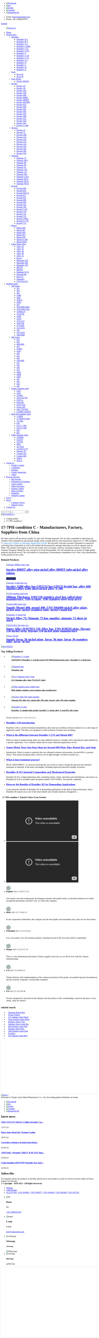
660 (18, 430)
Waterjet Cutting (18, 495)
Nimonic (14, 156)
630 (18, 423)
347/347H (20, 333)
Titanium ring (17, 670)
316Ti (18, 319)
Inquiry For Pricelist (9, 1181)
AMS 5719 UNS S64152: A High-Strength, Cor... (22, 1122)
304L (18, 298)
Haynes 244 (21, 146)
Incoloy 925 (21, 118)
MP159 (19, 267)
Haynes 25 (20, 130)
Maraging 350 (22, 265)
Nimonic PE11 (22, 179)
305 (18, 305)
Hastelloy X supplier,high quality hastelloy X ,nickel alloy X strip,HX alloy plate (44, 710)
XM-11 (19, 461)
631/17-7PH (21, 426)
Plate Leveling (17, 491)
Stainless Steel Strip (16, 1029)
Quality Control (17, 465)
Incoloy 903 (21, 111)
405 (18, 342)
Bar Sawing (16, 479)
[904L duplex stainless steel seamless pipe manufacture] (25, 687)
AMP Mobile (11, 1190)
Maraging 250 (22, 260)
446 (18, 386)
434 (18, 365)
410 (18, 346)
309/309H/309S (23, 307)
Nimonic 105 (21, 170)
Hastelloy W (21, 67)
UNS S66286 (61, 1192)
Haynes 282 (21, 151)
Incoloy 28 (20, 88)
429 (18, 358)
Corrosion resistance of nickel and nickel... (19, 1142)
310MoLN (20, 312)
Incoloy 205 (21, 90)
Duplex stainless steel (20, 388)
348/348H (20, 335)
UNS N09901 (23, 1192)
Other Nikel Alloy (18, 244)
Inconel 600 (21, 188)
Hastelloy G (21, 53)
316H (18, 316)
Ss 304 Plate (25, 543)
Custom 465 (21, 456)
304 (18, 293)
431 (18, 363)
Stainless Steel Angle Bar (18, 1024)
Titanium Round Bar (16, 1012)
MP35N (19, 270)
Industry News (17, 505)
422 (18, 356)
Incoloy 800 (21, 95)
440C (18, 377)
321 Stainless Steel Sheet (18, 1017)
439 (18, 370)
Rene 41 (19, 277)
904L (18, 444)
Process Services (13, 477)
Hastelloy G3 (21, 60)
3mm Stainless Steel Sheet (18, 1019)
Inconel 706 (21, 207)
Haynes (14, 128)
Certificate (15, 468)
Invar (13, 72)
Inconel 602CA (22, 193)
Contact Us (10, 507)
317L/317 (20, 321)
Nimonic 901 (21, 174)
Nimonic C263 (22, 177)
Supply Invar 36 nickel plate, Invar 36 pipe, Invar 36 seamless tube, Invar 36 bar (47, 640)
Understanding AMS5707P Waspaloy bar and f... (22, 1163)
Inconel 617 (21, 195)
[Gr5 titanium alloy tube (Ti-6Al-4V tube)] (22, 677)
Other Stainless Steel (19, 435)
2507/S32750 (21, 398)
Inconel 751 (21, 223)
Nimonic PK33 (22, 184)
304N (18, 302)
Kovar (19, 258)
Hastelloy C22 (22, 49)
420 (18, 353)
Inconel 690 (21, 202)
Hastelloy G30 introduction (20, 722)
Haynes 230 (21, 139)
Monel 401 (20, 230)
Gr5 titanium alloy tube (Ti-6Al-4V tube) (28, 680)
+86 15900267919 (13, 1212)
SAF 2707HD (22, 409)
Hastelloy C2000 (23, 46)
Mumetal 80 (21, 274)
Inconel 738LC (22, 218)
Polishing (15, 493)
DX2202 (20, 402)
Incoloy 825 (21, 104)
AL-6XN (20, 447)
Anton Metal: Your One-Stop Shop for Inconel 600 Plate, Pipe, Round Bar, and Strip (51, 747)
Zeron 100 (20, 407)
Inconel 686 (21, 200)
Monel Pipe (35, 543)
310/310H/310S (23, 309)
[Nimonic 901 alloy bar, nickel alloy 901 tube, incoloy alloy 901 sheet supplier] (25, 697)
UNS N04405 (48, 1192)
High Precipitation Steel (21, 414)
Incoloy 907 (21, 114)
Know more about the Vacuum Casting (18, 1132)
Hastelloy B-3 (22, 42)
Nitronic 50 (21, 451)
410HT (19, 349)
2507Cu (19, 400)
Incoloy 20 (20, 86)
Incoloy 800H (22, 97)
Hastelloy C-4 (22, 44)
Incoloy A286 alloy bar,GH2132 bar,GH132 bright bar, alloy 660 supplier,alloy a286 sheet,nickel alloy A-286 (48, 587)
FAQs (8, 498)
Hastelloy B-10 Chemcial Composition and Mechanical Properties (40, 772)
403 (18, 340)
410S (18, 351)
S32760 (19, 442)
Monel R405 (21, 242)
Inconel (14, 186)
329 (18, 330)
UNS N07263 (73, 1192)
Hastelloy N (21, 63)
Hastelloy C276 (22, 51)
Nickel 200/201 (22, 81)
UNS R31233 (22, 281)
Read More (11, 578)
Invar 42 (19, 74)
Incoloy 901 (21, 109)
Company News (18, 502)
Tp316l (44, 543)
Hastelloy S (21, 65)
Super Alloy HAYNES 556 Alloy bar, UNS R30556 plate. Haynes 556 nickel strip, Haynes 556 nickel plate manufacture (48, 630)
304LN (19, 300)
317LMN (20, 326)
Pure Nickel (16, 79)
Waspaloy (20, 279)
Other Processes (17, 486)
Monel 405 (20, 235)
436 (18, 367)
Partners (14, 470)
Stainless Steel (12, 284)
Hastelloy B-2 (22, 39)
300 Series (15, 286)
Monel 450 (20, 237)
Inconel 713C (22, 209)
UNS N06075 (36, 1192)
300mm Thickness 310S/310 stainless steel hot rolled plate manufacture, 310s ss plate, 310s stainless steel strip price (44, 598)
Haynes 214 (21, 137)
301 (18, 288)
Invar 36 (19, 77)
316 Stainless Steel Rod (17, 1036)
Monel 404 (20, 232)
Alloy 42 (20, 246)
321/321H (20, 328)
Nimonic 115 (21, 172)
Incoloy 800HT (22, 100)
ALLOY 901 (11, 1192)
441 (18, 379)
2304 (18, 393)
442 (18, 381)
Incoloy (14, 83)
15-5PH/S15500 (23, 419)
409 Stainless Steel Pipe (17, 1026)
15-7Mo (19, 421)
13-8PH (19, 416)
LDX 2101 (21, 405)
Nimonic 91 (21, 167)
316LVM (20, 323)
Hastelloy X (21, 70)
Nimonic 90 (21, 165)
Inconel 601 (21, 191)
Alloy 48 (20, 253)
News (8, 500)
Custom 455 (21, 454)
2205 (18, 391)
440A (18, 372)
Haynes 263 (21, 149)
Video (13, 474)
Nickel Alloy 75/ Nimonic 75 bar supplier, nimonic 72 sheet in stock (46, 619)
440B (18, 374)
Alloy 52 (20, 256)
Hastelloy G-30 (22, 56)
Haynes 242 (21, 144)
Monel (14, 225)
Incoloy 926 (21, 121)
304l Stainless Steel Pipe (18, 1031)
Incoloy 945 (21, 123)
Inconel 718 (21, 212)
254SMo (20, 437)
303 (18, 291)
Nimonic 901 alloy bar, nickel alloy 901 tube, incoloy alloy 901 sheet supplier (43, 700)
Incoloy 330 (21, 93)
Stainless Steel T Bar (16, 1022)
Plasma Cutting (17, 488)
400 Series (15, 337)
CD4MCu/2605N (23, 412)
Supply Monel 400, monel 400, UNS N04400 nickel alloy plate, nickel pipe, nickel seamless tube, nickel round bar (47, 609)
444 (18, 384)
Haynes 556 (21, 153)
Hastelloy (15, 37)
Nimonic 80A (22, 160)
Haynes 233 (21, 142)
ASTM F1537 (22, 449)
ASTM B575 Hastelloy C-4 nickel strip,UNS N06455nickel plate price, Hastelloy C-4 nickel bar (51, 660)
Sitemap (9, 1188)
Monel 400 (20, 228)
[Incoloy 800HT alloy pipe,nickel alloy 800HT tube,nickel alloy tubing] (17, 565)
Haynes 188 (21, 135)
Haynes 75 (20, 132)
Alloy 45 (20, 249)
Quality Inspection (18, 472)
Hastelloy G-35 (22, 58)
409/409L (20, 344)
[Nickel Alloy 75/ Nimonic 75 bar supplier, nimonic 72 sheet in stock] (16, 615)
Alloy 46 (20, 251)
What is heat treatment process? (23, 759)
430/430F (20, 360)
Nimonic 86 (21, 163)
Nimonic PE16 (22, 181)
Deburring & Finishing (20, 481)
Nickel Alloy (11, 35)
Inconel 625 (21, 198)
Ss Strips (11, 1033)
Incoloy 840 (21, 107)
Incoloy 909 (21, 116)
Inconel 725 (21, 216)
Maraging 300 (22, 263)
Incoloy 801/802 (23, 102)
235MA (19, 395)
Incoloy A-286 (22, 125)
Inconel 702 (21, 205)
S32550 (19, 440)
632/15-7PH (21, 428)
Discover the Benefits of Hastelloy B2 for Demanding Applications (40, 784)
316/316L (20, 314)
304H (18, 295)
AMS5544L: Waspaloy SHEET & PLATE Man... (22, 1153)
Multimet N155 (22, 272)
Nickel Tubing (14, 1015)
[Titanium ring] (17, 667)
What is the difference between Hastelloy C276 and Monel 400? (39, 735)
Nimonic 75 (21, 158)
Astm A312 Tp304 (11, 543)
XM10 (19, 458)
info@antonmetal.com (21, 17)
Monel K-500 (22, 239)
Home (8, 32)
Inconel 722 (21, 214)
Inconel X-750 (22, 221)
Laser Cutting (16, 484)
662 (18, 433)
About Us (10, 463)
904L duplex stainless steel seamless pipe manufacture (34, 690)
